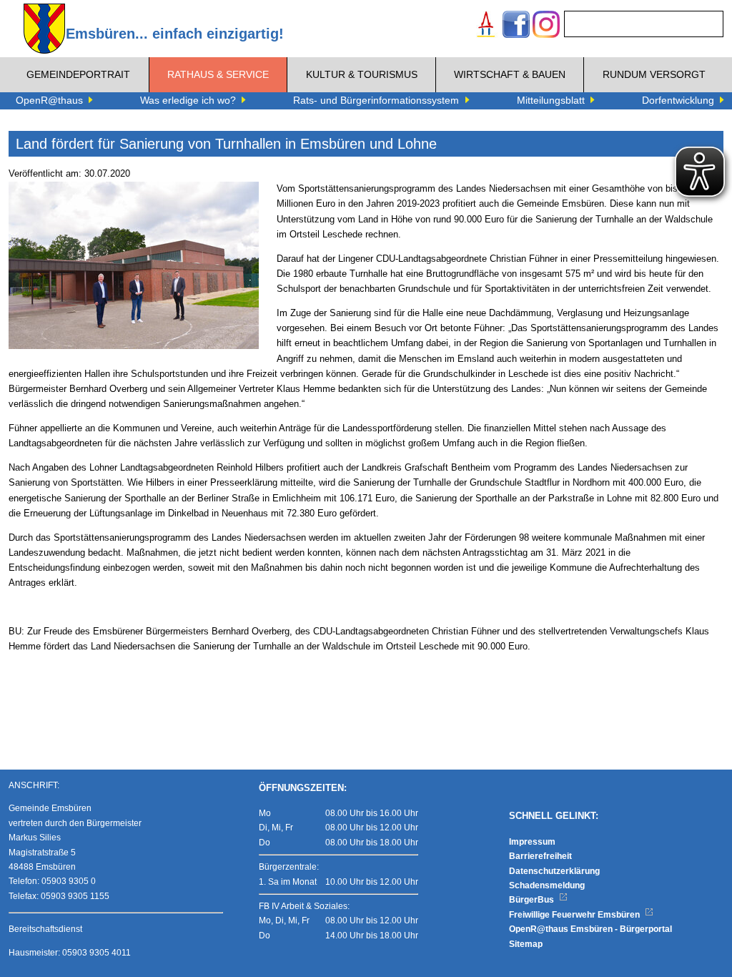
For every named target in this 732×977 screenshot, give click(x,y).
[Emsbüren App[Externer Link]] (486, 26)
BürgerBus (532, 900)
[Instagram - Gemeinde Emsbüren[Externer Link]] (546, 26)
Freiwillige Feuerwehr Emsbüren (575, 915)
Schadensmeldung (547, 885)
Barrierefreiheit (540, 856)
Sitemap (526, 944)
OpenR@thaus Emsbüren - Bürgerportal (590, 929)
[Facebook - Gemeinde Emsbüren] (516, 26)
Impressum (532, 842)
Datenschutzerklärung (554, 871)
